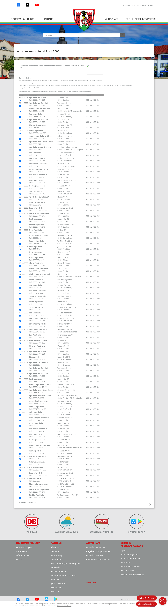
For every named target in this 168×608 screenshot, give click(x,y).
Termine (55, 551)
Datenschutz (129, 5)
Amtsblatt (55, 579)
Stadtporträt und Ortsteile (63, 575)
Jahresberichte (58, 583)
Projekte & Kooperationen (98, 551)
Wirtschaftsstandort (95, 547)
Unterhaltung (22, 551)
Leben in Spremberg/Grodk (140, 19)
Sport (123, 550)
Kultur (19, 559)
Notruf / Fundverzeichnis (132, 574)
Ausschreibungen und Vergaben (66, 563)
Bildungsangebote (129, 554)
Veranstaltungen (24, 547)
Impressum (141, 5)
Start (150, 5)
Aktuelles (55, 547)
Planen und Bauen (59, 571)
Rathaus (48, 19)
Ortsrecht (55, 567)
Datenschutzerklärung (64, 606)
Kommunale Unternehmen (98, 559)
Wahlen (91, 582)
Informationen (23, 555)
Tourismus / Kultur (22, 19)
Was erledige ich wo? (130, 566)
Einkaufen (125, 562)
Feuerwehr (56, 587)
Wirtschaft (111, 19)
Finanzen (55, 591)
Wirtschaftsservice (94, 555)
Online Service (127, 570)
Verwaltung (56, 555)
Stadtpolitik (56, 559)
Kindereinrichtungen (130, 558)
